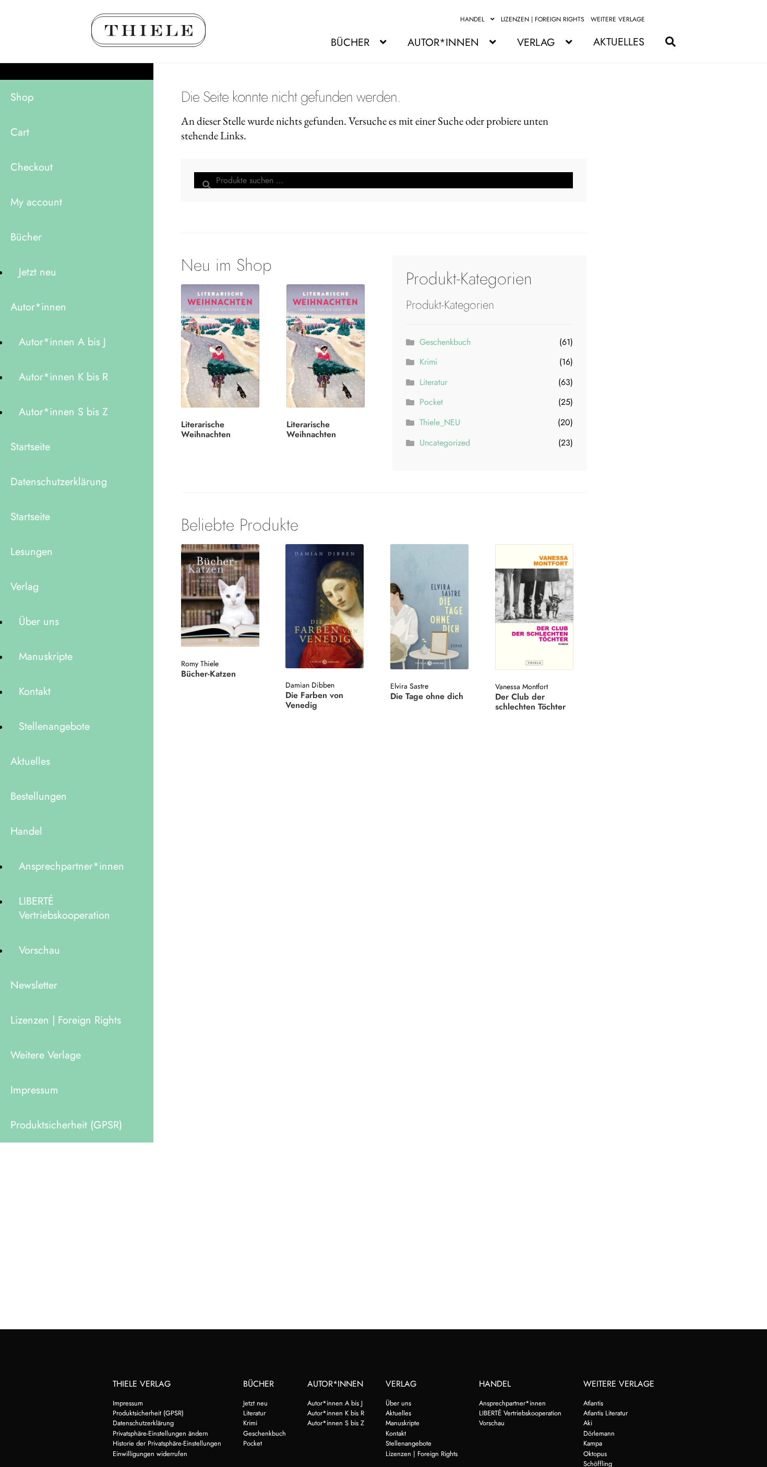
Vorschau (39, 950)
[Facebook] (657, 19)
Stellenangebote (54, 726)
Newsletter (33, 985)
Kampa (592, 1443)
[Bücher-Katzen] (225, 595)
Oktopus (595, 1454)
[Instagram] (670, 19)
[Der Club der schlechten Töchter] (539, 607)
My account (36, 202)
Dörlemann (599, 1433)
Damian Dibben (309, 685)
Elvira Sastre (409, 686)
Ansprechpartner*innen (71, 866)
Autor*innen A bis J (62, 342)
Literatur (433, 382)
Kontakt (35, 691)
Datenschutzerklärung (58, 481)
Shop (21, 97)
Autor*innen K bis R (63, 376)
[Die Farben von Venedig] (330, 606)
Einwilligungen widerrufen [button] (150, 1454)
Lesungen (31, 551)
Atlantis (593, 1403)
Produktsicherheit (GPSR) (66, 1125)
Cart (19, 132)
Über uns (39, 621)
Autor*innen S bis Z (63, 411)
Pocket (431, 402)
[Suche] (665, 42)
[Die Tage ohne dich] (435, 606)
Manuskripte (46, 656)
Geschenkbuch (445, 342)
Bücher (350, 42)
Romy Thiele (200, 663)
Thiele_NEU (440, 422)
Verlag (536, 42)
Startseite (30, 446)
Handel (472, 19)
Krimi (428, 362)
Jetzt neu (37, 272)
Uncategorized (445, 443)
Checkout (31, 167)
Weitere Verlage (618, 19)
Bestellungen (38, 796)
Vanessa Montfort (521, 686)
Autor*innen (443, 42)
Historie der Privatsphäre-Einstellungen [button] (167, 1443)
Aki (587, 1423)
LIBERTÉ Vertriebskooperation (64, 908)
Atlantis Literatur (605, 1413)
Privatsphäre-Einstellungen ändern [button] (160, 1433)
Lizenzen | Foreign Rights (542, 19)
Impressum (34, 1090)
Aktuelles (618, 42)
